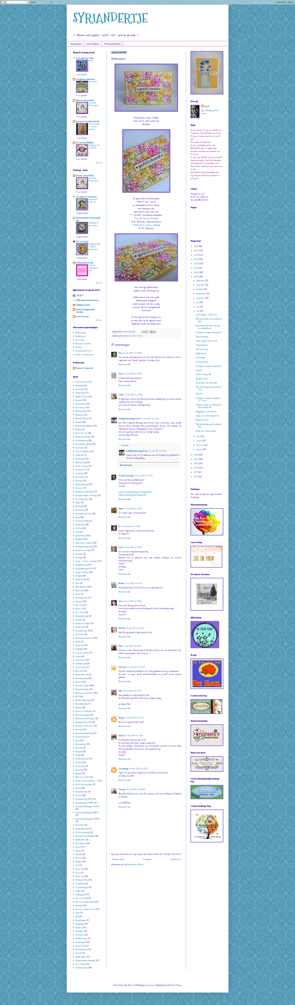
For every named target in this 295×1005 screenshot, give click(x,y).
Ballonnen (79, 414)
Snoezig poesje (202, 361)
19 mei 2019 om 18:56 (133, 601)
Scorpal (78, 795)
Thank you (79, 876)
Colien (121, 394)
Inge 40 (199, 393)
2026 (196, 246)
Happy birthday (81, 572)
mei (198, 311)
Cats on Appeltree (83, 451)
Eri (120, 526)
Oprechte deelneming (83, 733)
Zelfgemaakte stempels (85, 960)
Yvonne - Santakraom (84, 354)
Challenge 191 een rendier (94, 224)
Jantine (122, 735)
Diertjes (78, 480)
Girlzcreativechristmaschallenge (88, 219)
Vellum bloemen (202, 336)
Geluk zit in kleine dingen (206, 430)
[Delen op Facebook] (151, 331)
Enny (120, 353)
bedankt (78, 422)
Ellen (120, 646)
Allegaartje (80, 392)
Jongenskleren (202, 345)
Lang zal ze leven (82, 652)
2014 (196, 472)
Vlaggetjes (79, 923)
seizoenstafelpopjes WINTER (87, 818)
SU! (130, 335)
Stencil (78, 847)
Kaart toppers (92, 44)
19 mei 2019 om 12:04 (150, 418)
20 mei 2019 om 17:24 (132, 690)
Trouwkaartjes (81, 887)
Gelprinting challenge (83, 542)
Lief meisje (200, 357)
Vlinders (78, 927)
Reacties (125, 445)
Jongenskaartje (81, 616)
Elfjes (77, 502)
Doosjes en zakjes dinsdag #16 (209, 366)
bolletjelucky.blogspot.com (129, 418)
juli (197, 302)
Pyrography (80, 766)
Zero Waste (80, 964)
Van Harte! (93, 81)
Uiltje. (91, 60)
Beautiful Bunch (82, 418)
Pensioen (79, 747)
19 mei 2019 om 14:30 (133, 547)
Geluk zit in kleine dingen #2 (207, 415)
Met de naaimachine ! (84, 692)
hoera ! (78, 608)
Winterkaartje (81, 949)
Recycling (79, 769)
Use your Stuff (81, 898)
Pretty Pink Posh (82, 758)
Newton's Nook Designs (85, 718)
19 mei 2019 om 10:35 (133, 394)
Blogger (178, 985)
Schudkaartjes (81, 791)
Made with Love (81, 674)
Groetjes (79, 557)
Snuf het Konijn (202, 349)
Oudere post (175, 859)
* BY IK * (80, 295)
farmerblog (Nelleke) (84, 142)
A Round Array (81, 381)
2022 (196, 263)
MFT (77, 696)
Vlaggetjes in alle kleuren (206, 411)
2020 (196, 272)
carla (121, 547)
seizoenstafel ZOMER (84, 802)
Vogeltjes (79, 931)
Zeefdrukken (80, 956)
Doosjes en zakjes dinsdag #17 (209, 332)
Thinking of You (81, 879)
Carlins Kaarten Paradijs (147, 218)
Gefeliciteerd (201, 353)
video (77, 912)
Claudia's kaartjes (126, 475)
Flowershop (80, 524)
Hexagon (78, 601)
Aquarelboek (80, 403)
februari (200, 445)
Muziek (78, 707)
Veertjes (78, 905)
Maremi (78, 681)
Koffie (78, 641)
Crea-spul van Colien (85, 58)
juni (198, 306)
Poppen (78, 755)
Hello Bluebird (81, 586)
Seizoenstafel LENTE (83, 799)
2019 (196, 276)
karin (121, 601)
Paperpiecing (80, 744)
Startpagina (76, 44)
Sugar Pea (79, 869)
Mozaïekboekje (81, 703)
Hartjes (78, 575)
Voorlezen (79, 934)
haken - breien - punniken (86, 561)
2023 (196, 259)
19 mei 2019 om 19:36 (135, 628)
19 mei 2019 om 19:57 (158, 450)
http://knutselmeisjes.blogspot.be (133, 494)
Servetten (79, 825)
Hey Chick (79, 605)
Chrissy (122, 789)
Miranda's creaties (83, 343)
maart (199, 440)
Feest (77, 517)
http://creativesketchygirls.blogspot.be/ (135, 492)
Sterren (78, 857)
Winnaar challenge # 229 (93, 268)
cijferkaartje (80, 462)
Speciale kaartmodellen (84, 836)
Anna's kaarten (82, 316)
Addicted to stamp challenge (147, 225)
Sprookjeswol (81, 843)
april (198, 436)
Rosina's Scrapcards (84, 368)
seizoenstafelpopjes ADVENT (87, 806)
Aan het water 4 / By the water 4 (94, 127)
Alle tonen (99, 163)
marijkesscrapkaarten (85, 79)
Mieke (121, 508)
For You (78, 528)
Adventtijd (79, 385)
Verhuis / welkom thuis (85, 909)
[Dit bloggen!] (145, 331)
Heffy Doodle (80, 579)
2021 (196, 268)
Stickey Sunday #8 (203, 374)
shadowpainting (81, 828)
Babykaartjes (81, 411)
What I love (137, 335)
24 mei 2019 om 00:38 (135, 789)
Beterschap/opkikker (84, 425)
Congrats (79, 473)
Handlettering (81, 564)
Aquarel (78, 400)
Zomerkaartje (81, 967)
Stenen (78, 850)
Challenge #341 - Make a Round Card (94, 247)
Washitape (80, 942)
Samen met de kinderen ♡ (86, 780)
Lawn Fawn (80, 339)
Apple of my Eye (82, 396)
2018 (196, 454)
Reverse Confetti (82, 777)
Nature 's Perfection (83, 711)
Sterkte (78, 854)
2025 (196, 250)
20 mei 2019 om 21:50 (134, 717)
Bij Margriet (80, 336)
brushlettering (81, 440)
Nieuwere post (118, 859)
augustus (200, 297)
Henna (77, 594)
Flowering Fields (82, 520)
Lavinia (78, 656)
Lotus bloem (80, 667)
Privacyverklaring (112, 44)
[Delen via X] (148, 331)
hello (77, 583)
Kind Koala (79, 634)
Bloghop (78, 429)
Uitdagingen (80, 894)
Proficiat (79, 762)
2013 (196, 476)
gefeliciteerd (123, 335)
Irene (121, 373)
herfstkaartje (81, 597)
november (200, 284)
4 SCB (133, 215)
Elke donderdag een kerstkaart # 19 (209, 388)
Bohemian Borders (83, 436)
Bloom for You (81, 433)
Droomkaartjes (81, 499)
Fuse (77, 531)
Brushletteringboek (83, 444)
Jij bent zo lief (202, 378)
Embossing (80, 509)
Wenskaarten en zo (83, 350)
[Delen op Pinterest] (154, 331)
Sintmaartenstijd (82, 832)
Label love (79, 645)
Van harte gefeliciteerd (84, 901)
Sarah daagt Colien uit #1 (206, 340)
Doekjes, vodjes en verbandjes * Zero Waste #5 (209, 406)
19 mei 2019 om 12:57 (144, 475)
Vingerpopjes (80, 920)
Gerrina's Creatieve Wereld (87, 121)
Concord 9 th (80, 469)
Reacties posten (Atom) (133, 864)
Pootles (78, 347)
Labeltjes (79, 648)
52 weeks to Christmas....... (87, 196)
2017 (196, 459)
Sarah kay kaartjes (83, 784)
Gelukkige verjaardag (84, 546)
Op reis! (78, 729)
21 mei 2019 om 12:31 (134, 735)
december (200, 280)
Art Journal (80, 407)
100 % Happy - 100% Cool (206, 314)
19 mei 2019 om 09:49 (132, 353)
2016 (196, 463)
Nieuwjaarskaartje (83, 722)
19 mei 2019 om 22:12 (132, 646)
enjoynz (152, 985)
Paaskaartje (80, 736)
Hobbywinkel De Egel (84, 262)
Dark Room (80, 477)
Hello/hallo (79, 590)
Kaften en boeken (82, 623)
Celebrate (79, 455)
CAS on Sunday (82, 241)
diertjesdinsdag (81, 484)
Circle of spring (81, 466)
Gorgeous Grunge (82, 550)
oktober (200, 289)
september (201, 293)
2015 (196, 467)
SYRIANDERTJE (110, 18)
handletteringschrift (83, 568)
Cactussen (79, 447)
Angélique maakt (83, 304)
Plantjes (78, 751)
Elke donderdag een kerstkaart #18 (209, 425)
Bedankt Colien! (202, 419)
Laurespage (123, 768)
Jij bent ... (199, 370)
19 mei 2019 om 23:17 (136, 666)
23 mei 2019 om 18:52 (138, 768)
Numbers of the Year (84, 725)
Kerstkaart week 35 (93, 200)
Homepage (147, 859)
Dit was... (79, 488)
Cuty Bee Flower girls (93, 104)
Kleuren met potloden (85, 100)
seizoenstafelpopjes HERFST (86, 812)
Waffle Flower (81, 938)
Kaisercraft (80, 627)
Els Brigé (79, 506)
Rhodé (121, 583)
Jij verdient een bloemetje (206, 382)
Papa (77, 740)
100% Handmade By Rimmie (87, 300)
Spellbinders (80, 839)
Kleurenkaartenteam (84, 638)
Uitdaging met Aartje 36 (94, 146)
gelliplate (79, 539)
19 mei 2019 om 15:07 (133, 583)
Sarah (206, 106)
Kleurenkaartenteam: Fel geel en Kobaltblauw (208, 327)
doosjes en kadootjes (84, 491)
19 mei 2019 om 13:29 (133, 508)
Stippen (78, 861)
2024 (196, 255)
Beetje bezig (80, 332)
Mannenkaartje (81, 678)
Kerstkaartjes (81, 630)
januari (199, 449)
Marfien (122, 628)
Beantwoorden (125, 364)
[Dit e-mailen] (142, 331)
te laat (78, 872)
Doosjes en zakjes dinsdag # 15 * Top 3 (208, 399)
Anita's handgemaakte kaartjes (85, 310)
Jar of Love (80, 612)
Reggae (78, 773)
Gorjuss (78, 553)
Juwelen (78, 619)
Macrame (79, 670)
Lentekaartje (80, 663)
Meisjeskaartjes (82, 689)
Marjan (121, 717)
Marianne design (82, 685)
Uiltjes (78, 891)
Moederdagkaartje (83, 700)
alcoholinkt (80, 389)
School (78, 788)
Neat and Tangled (82, 714)
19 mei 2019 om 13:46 (131, 526)
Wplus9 (78, 953)
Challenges (79, 458)
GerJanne (122, 666)
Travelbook (80, 883)
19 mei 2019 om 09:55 (133, 373)
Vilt (76, 916)
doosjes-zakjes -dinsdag (85, 495)
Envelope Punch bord (83, 513)
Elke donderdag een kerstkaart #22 (209, 320)
